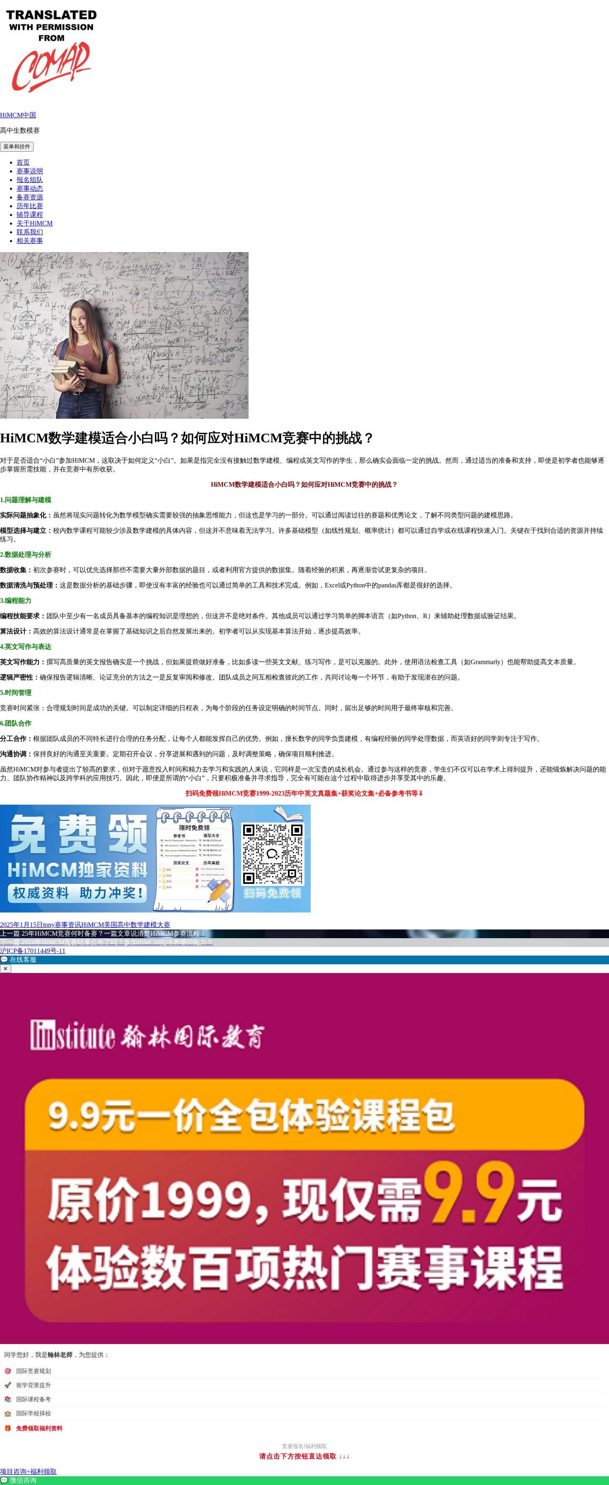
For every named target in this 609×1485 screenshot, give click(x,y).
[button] (304, 960)
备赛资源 (30, 197)
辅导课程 (30, 214)
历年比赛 (30, 205)
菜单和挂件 (16, 146)
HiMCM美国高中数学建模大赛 (125, 924)
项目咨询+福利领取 (28, 1471)
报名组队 (30, 179)
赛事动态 (30, 188)
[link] (304, 1480)
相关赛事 (30, 240)
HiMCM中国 (18, 115)
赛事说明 (30, 171)
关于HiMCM (35, 223)
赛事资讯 (68, 924)
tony (49, 924)
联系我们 (30, 231)
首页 (23, 162)
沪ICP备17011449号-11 (32, 950)
